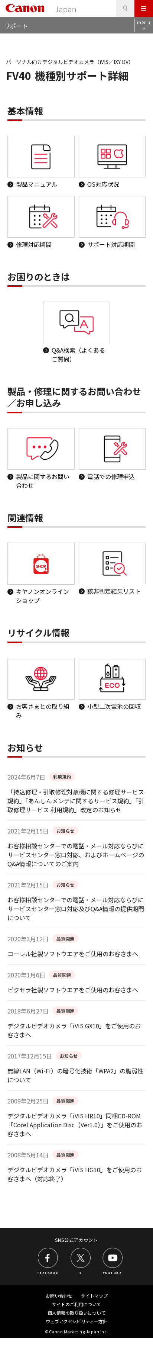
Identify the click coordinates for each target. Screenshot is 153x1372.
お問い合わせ (59, 1295)
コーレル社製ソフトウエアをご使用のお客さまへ (72, 953)
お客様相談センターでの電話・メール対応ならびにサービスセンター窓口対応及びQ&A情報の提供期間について (75, 908)
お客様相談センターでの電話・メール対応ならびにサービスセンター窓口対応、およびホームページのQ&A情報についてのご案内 (75, 854)
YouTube (112, 1272)
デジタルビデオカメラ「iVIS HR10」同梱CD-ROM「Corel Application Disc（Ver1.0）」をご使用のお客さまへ (74, 1124)
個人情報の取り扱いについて (76, 1313)
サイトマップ (94, 1295)
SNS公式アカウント (76, 1240)
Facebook (48, 1272)
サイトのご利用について (76, 1304)
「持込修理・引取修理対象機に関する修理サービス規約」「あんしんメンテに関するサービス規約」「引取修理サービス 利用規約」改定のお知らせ (75, 800)
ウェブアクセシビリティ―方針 (76, 1321)
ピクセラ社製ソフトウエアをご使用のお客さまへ (72, 989)
